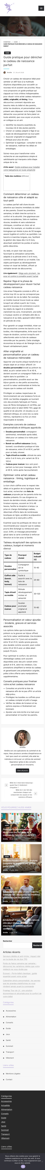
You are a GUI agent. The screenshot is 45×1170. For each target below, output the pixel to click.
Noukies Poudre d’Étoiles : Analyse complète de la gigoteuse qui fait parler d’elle (20, 863)
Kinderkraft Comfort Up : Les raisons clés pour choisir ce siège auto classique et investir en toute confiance (21, 924)
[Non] (42, 1161)
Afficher (25, 176)
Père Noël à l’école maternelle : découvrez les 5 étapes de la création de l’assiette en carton (18, 832)
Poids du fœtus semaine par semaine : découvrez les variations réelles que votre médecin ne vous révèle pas (21, 966)
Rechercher (7, 941)
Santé (8, 1040)
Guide (16, 42)
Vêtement (10, 1058)
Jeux (8, 1034)
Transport (10, 1052)
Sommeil (9, 1046)
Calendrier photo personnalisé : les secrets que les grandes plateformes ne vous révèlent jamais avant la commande (21, 983)
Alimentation (11, 1017)
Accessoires (11, 1011)
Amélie (9, 72)
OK (23, 1166)
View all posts (22, 770)
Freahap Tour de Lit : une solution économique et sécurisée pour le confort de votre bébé (22, 993)
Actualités (5, 1105)
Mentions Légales (13, 1073)
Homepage (6, 42)
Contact (9, 1079)
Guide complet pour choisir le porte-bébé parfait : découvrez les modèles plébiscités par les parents (21, 895)
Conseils (9, 1022)
